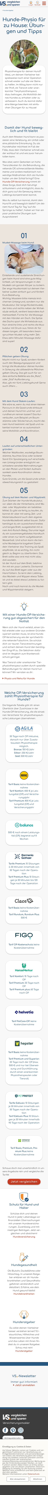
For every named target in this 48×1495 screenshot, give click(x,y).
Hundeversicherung (24, 1237)
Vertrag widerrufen (12, 1438)
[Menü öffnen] (44, 3)
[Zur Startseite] (10, 4)
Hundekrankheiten (24, 1294)
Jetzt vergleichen (24, 1181)
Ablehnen (37, 1479)
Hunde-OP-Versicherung (16, 182)
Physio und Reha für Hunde (19, 678)
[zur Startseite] (16, 1417)
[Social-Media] (16, 1429)
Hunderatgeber (24, 1351)
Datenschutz (33, 1474)
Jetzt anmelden (25, 1385)
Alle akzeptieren (17, 1479)
